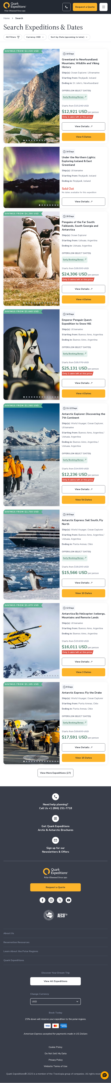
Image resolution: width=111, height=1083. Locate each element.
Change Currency (39, 994)
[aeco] (62, 916)
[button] (105, 1075)
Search (19, 18)
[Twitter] (60, 900)
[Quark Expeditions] (14, 7)
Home (6, 18)
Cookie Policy (55, 1047)
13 (57, 140)
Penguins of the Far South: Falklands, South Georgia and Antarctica (80, 225)
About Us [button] (8, 933)
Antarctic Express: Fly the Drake (82, 692)
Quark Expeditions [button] (13, 960)
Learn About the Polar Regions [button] (20, 951)
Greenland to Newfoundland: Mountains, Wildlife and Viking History (80, 63)
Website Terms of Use (55, 1066)
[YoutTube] (68, 900)
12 (55, 140)
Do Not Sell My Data (55, 1053)
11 (52, 140)
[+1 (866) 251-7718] (66, 7)
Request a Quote (85, 7)
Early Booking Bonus (73, 97)
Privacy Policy (56, 1060)
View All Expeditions (55, 981)
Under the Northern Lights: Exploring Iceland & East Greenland (79, 161)
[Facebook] (42, 900)
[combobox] (55, 1001)
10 (50, 140)
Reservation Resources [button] (16, 942)
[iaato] (49, 919)
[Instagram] (51, 900)
